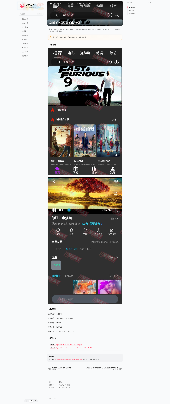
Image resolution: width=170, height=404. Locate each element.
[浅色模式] (26, 401)
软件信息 (132, 11)
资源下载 (132, 14)
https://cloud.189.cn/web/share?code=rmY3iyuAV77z (73, 348)
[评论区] (150, 2)
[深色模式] (36, 401)
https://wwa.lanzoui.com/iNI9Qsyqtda (68, 345)
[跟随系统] (31, 401)
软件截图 (132, 7)
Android (79, 4)
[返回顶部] (148, 2)
